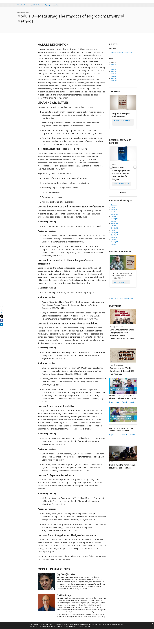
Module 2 (114, 65)
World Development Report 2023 (122, 52)
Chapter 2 (114, 212)
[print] (1, 311)
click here (87, 626)
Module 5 (114, 71)
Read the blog (116, 472)
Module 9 (114, 81)
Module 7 (114, 76)
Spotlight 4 (114, 223)
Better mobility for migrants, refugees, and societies (122, 466)
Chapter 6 (114, 230)
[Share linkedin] (1, 324)
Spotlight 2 (114, 214)
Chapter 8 (114, 239)
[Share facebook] (1, 320)
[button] (135, 167)
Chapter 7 (114, 235)
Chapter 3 (114, 216)
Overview (114, 205)
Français (124, 402)
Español (132, 402)
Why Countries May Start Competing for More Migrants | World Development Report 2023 (122, 334)
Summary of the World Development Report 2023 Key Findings (122, 371)
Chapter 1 (114, 207)
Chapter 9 (114, 244)
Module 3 (114, 67)
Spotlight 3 (114, 219)
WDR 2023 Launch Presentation (122, 299)
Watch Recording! (120, 282)
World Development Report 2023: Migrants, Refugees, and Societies (37, 5)
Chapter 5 (114, 226)
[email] (1, 307)
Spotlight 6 (114, 233)
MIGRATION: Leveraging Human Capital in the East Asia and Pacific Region (123, 168)
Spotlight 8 (114, 242)
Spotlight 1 (114, 210)
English (111, 402)
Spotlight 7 (114, 237)
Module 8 (114, 78)
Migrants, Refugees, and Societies (123, 112)
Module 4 (114, 69)
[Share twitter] (1, 316)
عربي (118, 402)
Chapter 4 (114, 221)
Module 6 (114, 74)
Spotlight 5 (114, 228)
